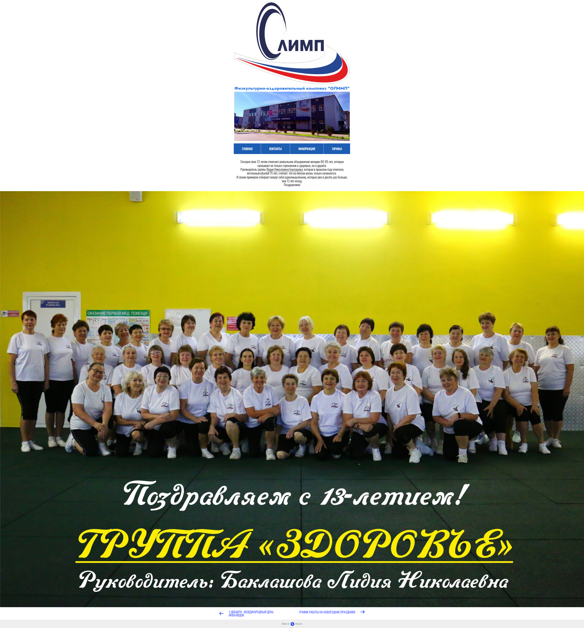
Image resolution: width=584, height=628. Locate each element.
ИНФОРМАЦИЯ (306, 148)
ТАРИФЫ (337, 148)
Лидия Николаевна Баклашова (284, 169)
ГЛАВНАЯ (247, 148)
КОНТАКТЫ (275, 148)
